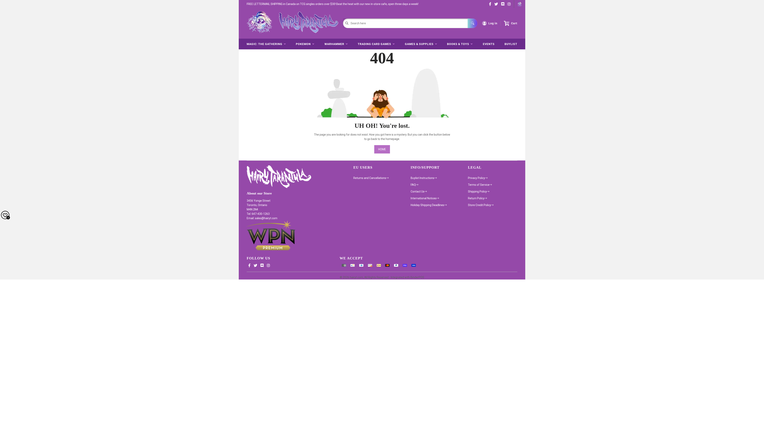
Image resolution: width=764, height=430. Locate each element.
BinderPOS (417, 277)
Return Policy (476, 198)
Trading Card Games (375, 44)
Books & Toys (459, 44)
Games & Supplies (420, 44)
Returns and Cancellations (369, 178)
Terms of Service (478, 184)
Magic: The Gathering (265, 44)
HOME (382, 149)
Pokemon (304, 44)
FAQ (413, 184)
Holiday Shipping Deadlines (427, 205)
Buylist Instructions (422, 178)
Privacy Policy (476, 178)
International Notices (424, 198)
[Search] (472, 23)
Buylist (511, 44)
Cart (514, 23)
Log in (492, 23)
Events (489, 44)
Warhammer (335, 44)
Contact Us (417, 191)
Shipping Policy (477, 191)
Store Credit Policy (479, 205)
